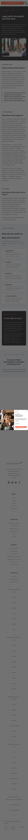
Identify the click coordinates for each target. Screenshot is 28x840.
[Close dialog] (26, 411)
